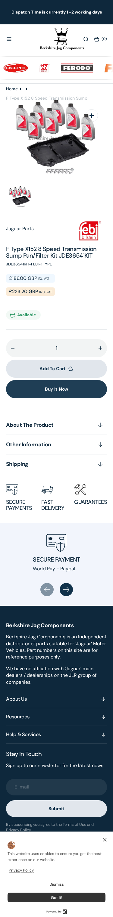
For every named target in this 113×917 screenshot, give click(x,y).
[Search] (86, 39)
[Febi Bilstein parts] (40, 67)
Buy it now (56, 389)
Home (12, 88)
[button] (9, 39)
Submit (56, 809)
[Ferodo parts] (72, 67)
